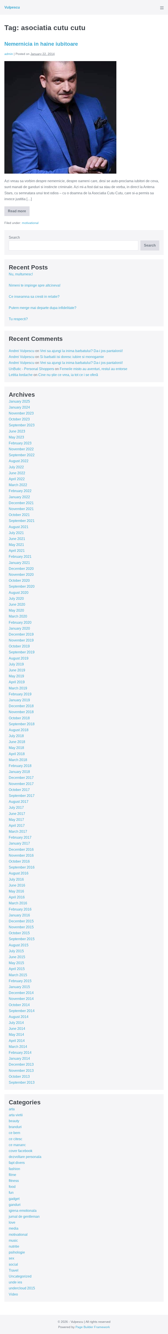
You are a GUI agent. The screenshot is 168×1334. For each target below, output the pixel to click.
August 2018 (18, 730)
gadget (14, 1199)
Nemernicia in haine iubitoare (41, 44)
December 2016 (21, 849)
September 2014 (22, 1011)
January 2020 (19, 628)
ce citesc (15, 1139)
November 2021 (21, 509)
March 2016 (18, 903)
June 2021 (17, 539)
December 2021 (21, 503)
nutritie (14, 1246)
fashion (14, 1169)
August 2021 (18, 527)
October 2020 (19, 580)
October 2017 (19, 790)
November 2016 (21, 855)
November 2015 (21, 927)
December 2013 (21, 1064)
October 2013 (19, 1076)
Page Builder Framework (92, 1327)
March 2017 (18, 831)
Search (14, 237)
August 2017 (18, 801)
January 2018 (19, 772)
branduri (15, 1127)
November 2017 (21, 784)
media (13, 1228)
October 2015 (19, 933)
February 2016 (20, 909)
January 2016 (19, 915)
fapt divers (17, 1163)
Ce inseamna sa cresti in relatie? (34, 296)
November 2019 (21, 640)
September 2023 (22, 425)
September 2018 (22, 724)
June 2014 (17, 1028)
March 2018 (18, 760)
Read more (19, 212)
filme (12, 1175)
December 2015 (21, 921)
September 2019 (22, 652)
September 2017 (22, 796)
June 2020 (17, 604)
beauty (14, 1121)
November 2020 (21, 574)
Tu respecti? (18, 319)
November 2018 (21, 712)
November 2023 (21, 413)
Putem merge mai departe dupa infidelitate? (42, 308)
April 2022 (17, 479)
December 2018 (21, 706)
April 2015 (17, 969)
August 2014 (18, 1017)
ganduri (15, 1205)
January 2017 (19, 843)
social (13, 1264)
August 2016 (18, 873)
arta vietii (16, 1115)
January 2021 (19, 563)
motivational (30, 223)
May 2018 (16, 748)
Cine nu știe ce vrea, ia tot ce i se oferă (68, 375)
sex (11, 1258)
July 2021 (16, 533)
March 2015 (18, 975)
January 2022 (19, 497)
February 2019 (20, 694)
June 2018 (17, 742)
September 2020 (22, 586)
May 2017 (16, 819)
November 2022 (21, 449)
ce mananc (17, 1145)
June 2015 (17, 957)
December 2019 (21, 634)
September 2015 (22, 939)
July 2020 (16, 598)
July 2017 (16, 807)
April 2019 (17, 682)
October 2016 (19, 861)
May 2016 (16, 891)
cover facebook (20, 1151)
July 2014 (16, 1023)
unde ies (15, 1282)
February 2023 (20, 443)
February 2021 (20, 556)
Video (13, 1294)
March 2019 (18, 688)
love (12, 1222)
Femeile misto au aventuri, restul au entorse (93, 369)
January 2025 (19, 401)
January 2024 (19, 407)
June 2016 (17, 885)
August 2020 (18, 592)
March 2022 (18, 485)
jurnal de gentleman (24, 1216)
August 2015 (18, 945)
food (12, 1187)
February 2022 (20, 491)
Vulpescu (12, 7)
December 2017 (21, 778)
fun (11, 1192)
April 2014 (17, 1041)
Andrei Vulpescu (21, 351)
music (13, 1240)
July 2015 (16, 951)
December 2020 (21, 569)
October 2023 (19, 419)
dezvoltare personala (25, 1157)
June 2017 (17, 814)
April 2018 (17, 754)
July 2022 (16, 467)
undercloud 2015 (22, 1288)
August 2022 (18, 461)
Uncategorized (20, 1276)
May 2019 (16, 676)
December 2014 (21, 993)
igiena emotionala (23, 1210)
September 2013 (22, 1082)
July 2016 (16, 879)
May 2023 (16, 437)
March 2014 (18, 1047)
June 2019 (17, 670)
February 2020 (20, 622)
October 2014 (19, 1005)
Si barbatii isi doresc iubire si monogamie (72, 357)
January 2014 (19, 1058)
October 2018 (19, 718)
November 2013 (21, 1070)
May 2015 (16, 963)
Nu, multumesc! (21, 274)
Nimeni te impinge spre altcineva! (34, 285)
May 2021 (16, 545)
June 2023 (17, 431)
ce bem (14, 1133)
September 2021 (22, 521)
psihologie (17, 1252)
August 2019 (18, 658)
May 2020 (16, 610)
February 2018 (20, 766)
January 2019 (19, 700)
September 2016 (22, 867)
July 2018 (16, 736)
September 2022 (22, 455)
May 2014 (16, 1034)
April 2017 (17, 825)
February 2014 (20, 1052)
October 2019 (19, 646)
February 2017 (20, 837)
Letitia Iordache (21, 375)
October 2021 (19, 515)
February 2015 (20, 981)
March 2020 (18, 616)
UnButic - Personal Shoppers (31, 369)
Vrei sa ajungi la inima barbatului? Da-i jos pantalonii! (81, 351)
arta (12, 1109)
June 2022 (17, 473)
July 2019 (16, 664)
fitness (14, 1181)
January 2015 (19, 987)
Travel (13, 1270)
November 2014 (21, 999)
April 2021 (17, 551)
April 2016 (17, 897)
